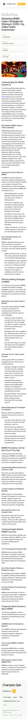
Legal (20, 715)
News (7, 13)
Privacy (11, 715)
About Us (5, 715)
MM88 (3, 97)
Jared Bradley (6, 37)
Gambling (11, 13)
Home (2, 13)
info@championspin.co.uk (11, 701)
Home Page (7, 697)
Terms (15, 715)
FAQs (21, 697)
